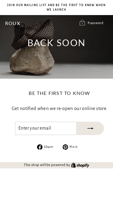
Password (95, 23)
